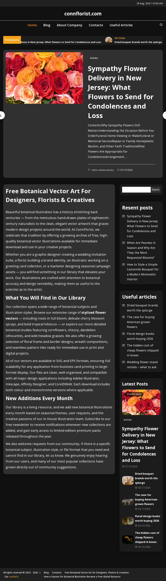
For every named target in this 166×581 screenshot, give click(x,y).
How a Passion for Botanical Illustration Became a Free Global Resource (82, 576)
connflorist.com (83, 13)
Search (155, 189)
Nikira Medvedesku (103, 170)
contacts (13, 576)
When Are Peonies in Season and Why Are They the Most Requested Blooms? (141, 250)
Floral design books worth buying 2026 (140, 336)
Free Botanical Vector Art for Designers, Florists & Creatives (97, 572)
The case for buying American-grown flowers (141, 322)
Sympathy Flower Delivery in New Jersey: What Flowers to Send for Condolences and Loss (121, 92)
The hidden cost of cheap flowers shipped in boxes (143, 350)
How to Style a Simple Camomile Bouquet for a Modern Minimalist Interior (143, 271)
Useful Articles (121, 25)
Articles (94, 57)
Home (32, 25)
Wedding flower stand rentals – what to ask (142, 364)
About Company (69, 25)
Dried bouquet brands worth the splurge (135, 42)
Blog (46, 25)
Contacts (96, 25)
